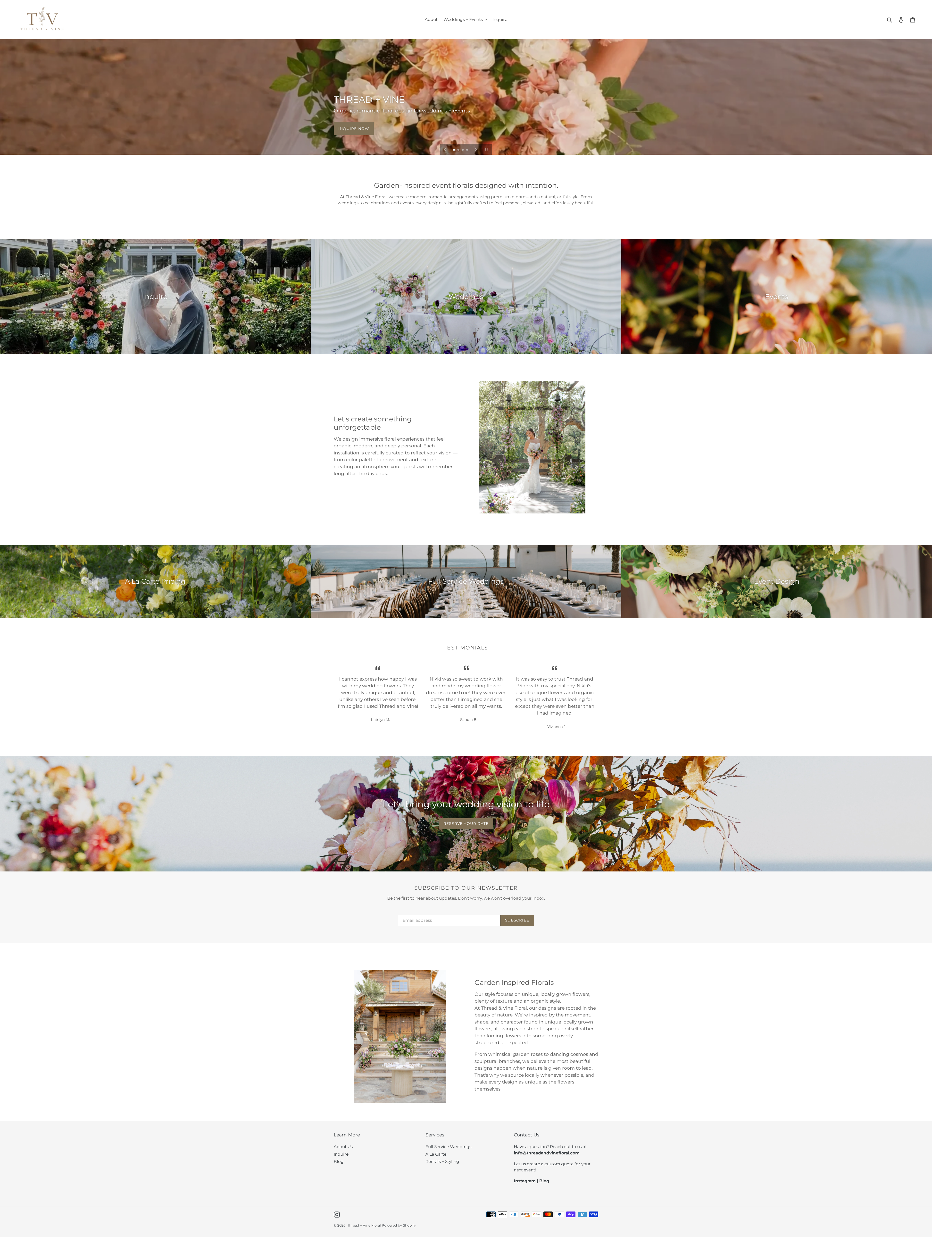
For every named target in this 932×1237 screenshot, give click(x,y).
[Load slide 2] (458, 150)
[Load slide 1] (454, 150)
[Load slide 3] (463, 150)
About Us (343, 1146)
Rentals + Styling (442, 1161)
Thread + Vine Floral (364, 1225)
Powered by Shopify (399, 1225)
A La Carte (435, 1154)
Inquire (341, 1154)
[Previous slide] (445, 149)
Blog (339, 1161)
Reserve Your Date (466, 823)
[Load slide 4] (467, 150)
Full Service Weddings (448, 1146)
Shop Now (350, 128)
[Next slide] (476, 149)
